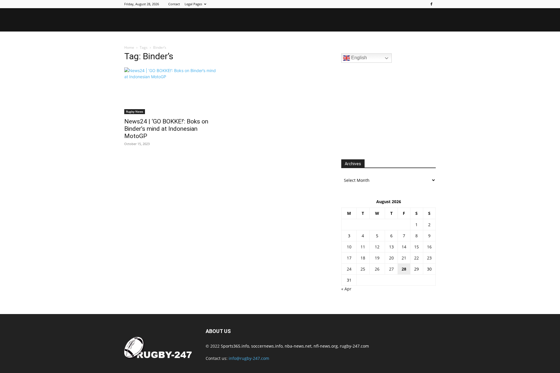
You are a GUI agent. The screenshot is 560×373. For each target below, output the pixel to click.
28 (404, 269)
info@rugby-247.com (249, 358)
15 (416, 247)
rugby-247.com (354, 346)
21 (404, 258)
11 (362, 247)
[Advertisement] (385, 110)
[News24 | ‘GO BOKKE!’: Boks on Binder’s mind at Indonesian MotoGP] (171, 90)
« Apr (346, 289)
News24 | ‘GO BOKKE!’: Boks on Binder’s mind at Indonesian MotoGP (166, 129)
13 (391, 247)
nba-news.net (298, 346)
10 (349, 247)
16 (429, 247)
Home (129, 47)
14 (404, 247)
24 (349, 269)
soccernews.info (267, 346)
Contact (174, 4)
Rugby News (134, 111)
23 (429, 258)
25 (362, 269)
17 (349, 258)
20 (391, 258)
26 (377, 269)
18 (362, 258)
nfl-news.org (326, 346)
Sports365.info (235, 346)
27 (391, 269)
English (358, 57)
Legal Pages (193, 4)
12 (377, 247)
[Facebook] (431, 4)
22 (416, 258)
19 (377, 258)
